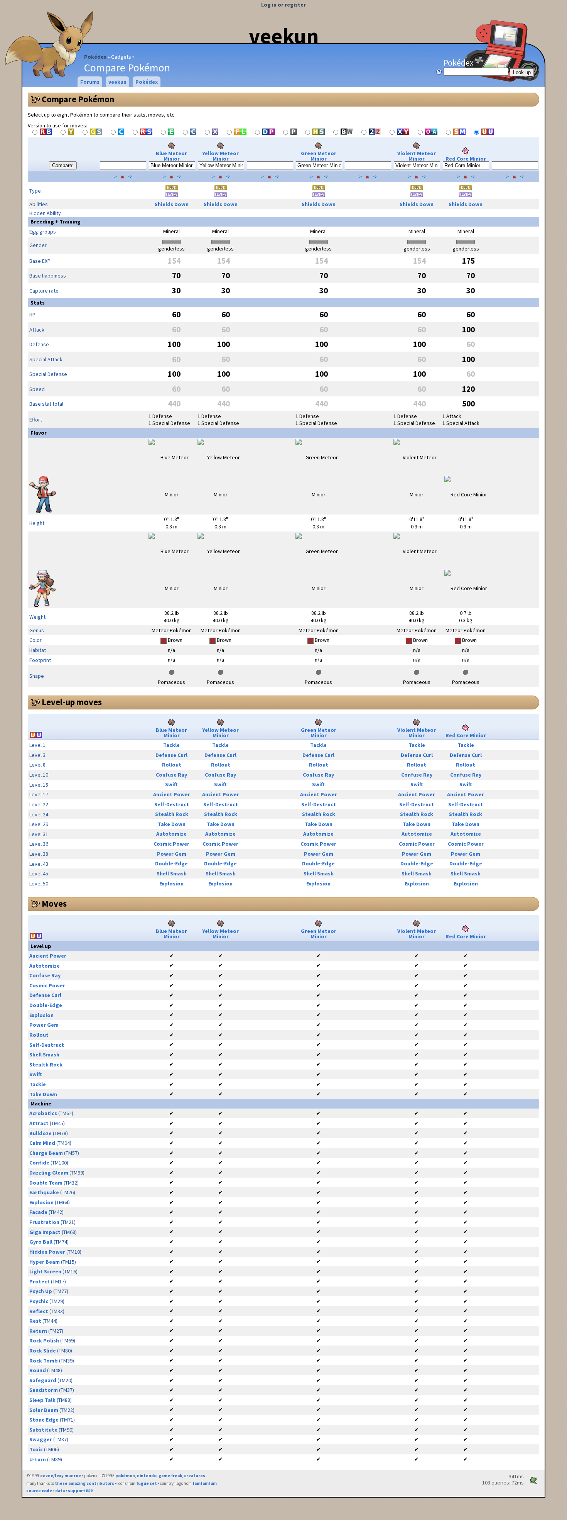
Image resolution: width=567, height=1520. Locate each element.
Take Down (172, 824)
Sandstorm (43, 1389)
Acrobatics (43, 1113)
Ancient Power (171, 794)
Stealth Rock (171, 814)
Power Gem (171, 853)
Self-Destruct (171, 804)
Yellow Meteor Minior (220, 156)
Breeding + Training (55, 221)
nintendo (147, 1475)
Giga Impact (45, 1232)
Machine (40, 1103)
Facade (38, 1212)
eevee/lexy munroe (60, 1475)
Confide (39, 1162)
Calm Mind (42, 1142)
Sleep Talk (42, 1399)
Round (37, 1370)
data (60, 1490)
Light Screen (45, 1271)
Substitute (43, 1429)
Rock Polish (44, 1340)
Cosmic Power (171, 843)
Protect (39, 1281)
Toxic (36, 1449)
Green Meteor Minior (318, 156)
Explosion (171, 883)
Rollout (171, 764)
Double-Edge (171, 863)
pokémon (125, 1475)
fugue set (146, 1483)
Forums (90, 81)
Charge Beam (46, 1152)
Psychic (38, 1301)
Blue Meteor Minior (171, 156)
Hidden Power (47, 1251)
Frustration (44, 1222)
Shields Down (172, 204)
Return (38, 1330)
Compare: (63, 165)
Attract (39, 1123)
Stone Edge (44, 1419)
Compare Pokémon (78, 99)
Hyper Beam (44, 1261)
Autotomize (171, 833)
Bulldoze (40, 1133)
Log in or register (283, 4)
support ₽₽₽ (80, 1490)
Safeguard (42, 1380)
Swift (171, 784)
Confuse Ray (171, 774)
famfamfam (204, 1483)
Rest (35, 1320)
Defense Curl (171, 755)
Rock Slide (42, 1350)
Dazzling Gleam (48, 1172)
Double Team (45, 1182)
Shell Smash (172, 873)
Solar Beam (43, 1410)
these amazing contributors (84, 1483)
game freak (170, 1475)
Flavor (38, 432)
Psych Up (40, 1291)
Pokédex (95, 56)
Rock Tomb (43, 1360)
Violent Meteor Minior (416, 156)
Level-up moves (72, 702)
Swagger (40, 1439)
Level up (40, 946)
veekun (284, 35)
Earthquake (44, 1192)
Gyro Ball (40, 1241)
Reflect (38, 1311)
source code (39, 1490)
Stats (37, 302)
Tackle (171, 744)
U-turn (37, 1459)
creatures (194, 1475)
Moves (54, 903)
